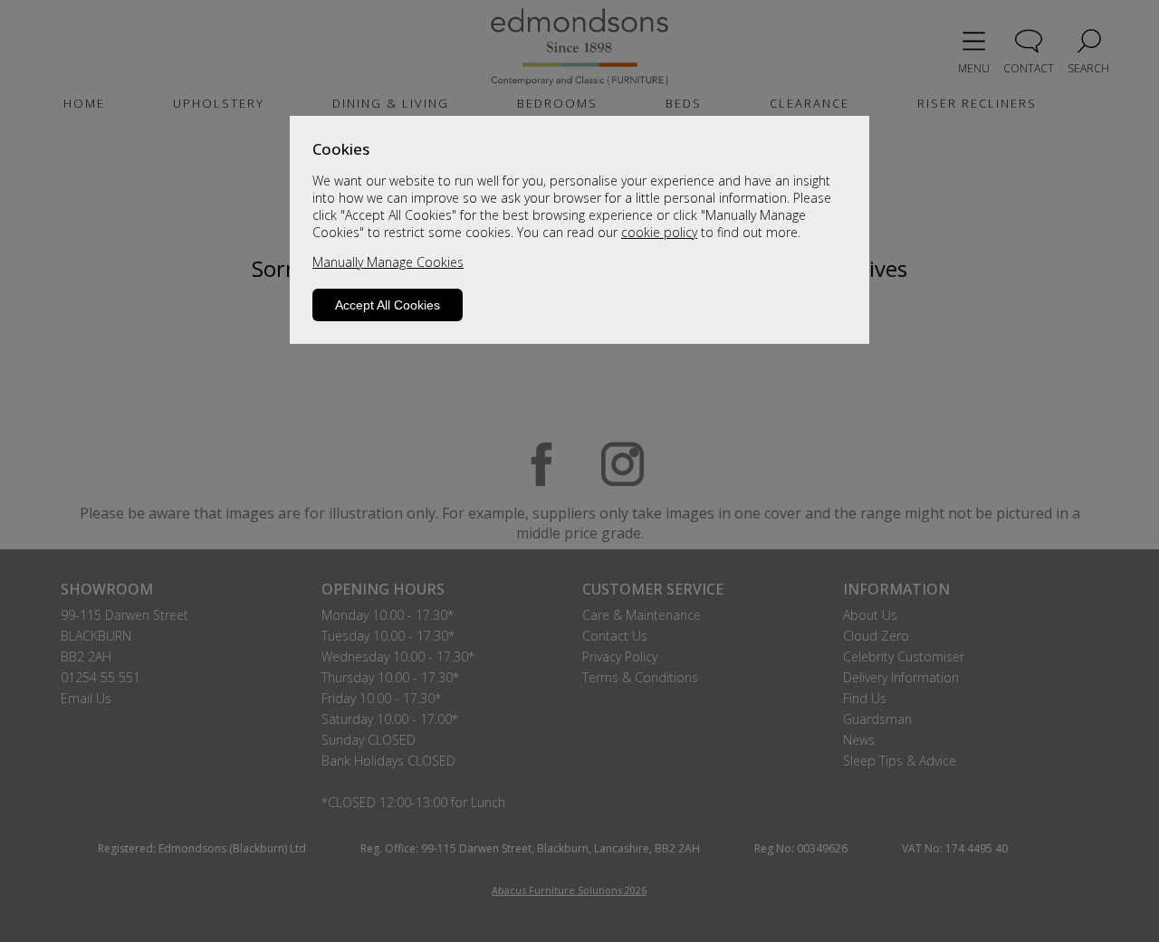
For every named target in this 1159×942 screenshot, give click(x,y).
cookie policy (659, 232)
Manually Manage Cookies (388, 262)
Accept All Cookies (387, 305)
